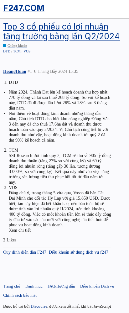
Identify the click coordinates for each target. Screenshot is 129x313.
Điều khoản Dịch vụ (97, 286)
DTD (6, 51)
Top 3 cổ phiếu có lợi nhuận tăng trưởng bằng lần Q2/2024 (61, 31)
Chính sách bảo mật (20, 295)
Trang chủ (11, 286)
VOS (26, 51)
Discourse (39, 306)
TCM (17, 51)
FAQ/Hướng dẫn (61, 286)
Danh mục (34, 286)
